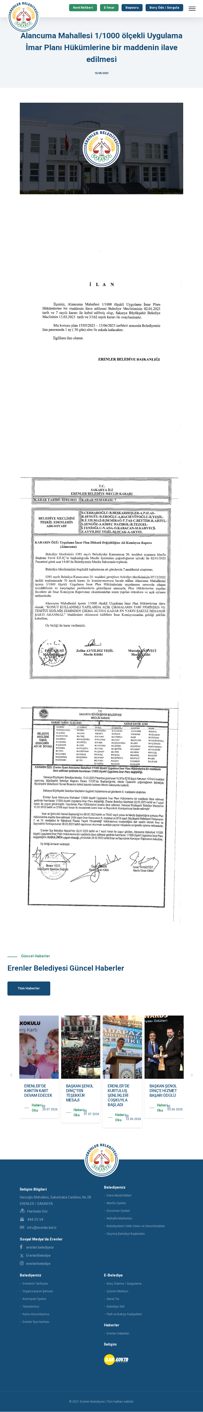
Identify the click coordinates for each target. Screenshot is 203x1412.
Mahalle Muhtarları (119, 1218)
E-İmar (109, 7)
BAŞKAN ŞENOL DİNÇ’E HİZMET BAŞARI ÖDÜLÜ (163, 1091)
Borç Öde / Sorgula (164, 7)
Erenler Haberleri (118, 1333)
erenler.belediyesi (40, 1247)
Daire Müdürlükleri (119, 1195)
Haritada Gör (37, 1211)
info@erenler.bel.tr (41, 1227)
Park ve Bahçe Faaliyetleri (124, 1314)
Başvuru (132, 7)
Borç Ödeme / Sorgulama (124, 1283)
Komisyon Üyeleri (34, 1299)
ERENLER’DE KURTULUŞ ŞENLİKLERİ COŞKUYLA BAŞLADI (118, 1095)
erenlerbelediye (38, 1263)
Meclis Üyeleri (116, 1203)
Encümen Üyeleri (118, 1211)
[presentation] (11, 1075)
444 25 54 (34, 1219)
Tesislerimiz (31, 1306)
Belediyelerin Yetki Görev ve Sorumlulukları (136, 1226)
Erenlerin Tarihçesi (35, 1283)
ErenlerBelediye (38, 1255)
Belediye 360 (116, 1306)
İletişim (110, 1344)
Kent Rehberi (83, 7)
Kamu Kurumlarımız (36, 1314)
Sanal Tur (113, 1299)
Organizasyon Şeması (38, 1291)
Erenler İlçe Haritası (36, 1322)
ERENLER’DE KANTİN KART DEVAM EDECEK (38, 1091)
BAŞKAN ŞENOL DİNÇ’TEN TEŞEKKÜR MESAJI (80, 1093)
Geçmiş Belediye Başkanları (126, 1234)
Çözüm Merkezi (117, 1291)
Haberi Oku (37, 1107)
